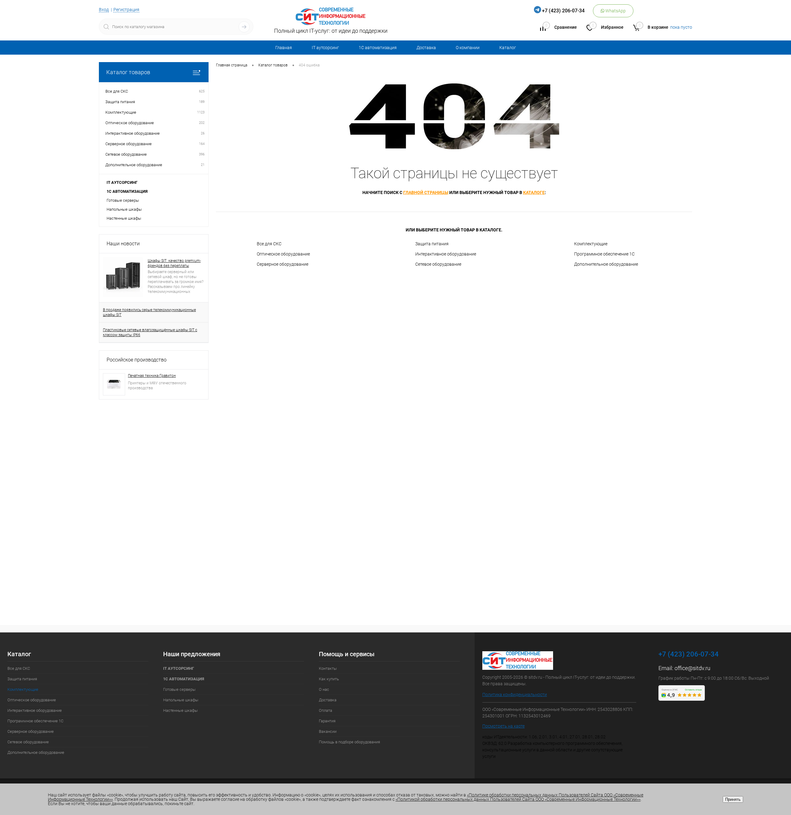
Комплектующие (590, 243)
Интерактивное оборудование (445, 253)
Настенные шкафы (124, 218)
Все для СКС (269, 243)
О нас (324, 689)
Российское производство (137, 360)
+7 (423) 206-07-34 (563, 11)
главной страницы (425, 192)
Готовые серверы (123, 200)
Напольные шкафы (124, 209)
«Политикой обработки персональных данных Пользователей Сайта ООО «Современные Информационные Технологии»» (518, 799)
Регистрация (126, 9)
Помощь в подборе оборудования (349, 742)
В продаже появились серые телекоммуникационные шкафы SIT (149, 312)
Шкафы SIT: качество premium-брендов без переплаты (174, 263)
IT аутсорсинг (325, 47)
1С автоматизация (378, 47)
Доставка (426, 47)
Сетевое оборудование (438, 264)
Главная (283, 47)
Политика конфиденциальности (514, 694)
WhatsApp (615, 10)
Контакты (328, 668)
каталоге (534, 192)
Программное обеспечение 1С (604, 253)
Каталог (507, 47)
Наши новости (123, 244)
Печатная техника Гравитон (152, 376)
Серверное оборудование (282, 264)
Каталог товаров (128, 72)
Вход (104, 9)
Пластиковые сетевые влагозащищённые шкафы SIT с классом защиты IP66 (150, 332)
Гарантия (327, 721)
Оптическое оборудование (283, 253)
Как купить (329, 679)
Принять (733, 799)
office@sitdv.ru (692, 668)
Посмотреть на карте (503, 726)
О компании (468, 47)
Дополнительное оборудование (606, 264)
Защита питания (432, 243)
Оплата (325, 710)
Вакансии (327, 731)
